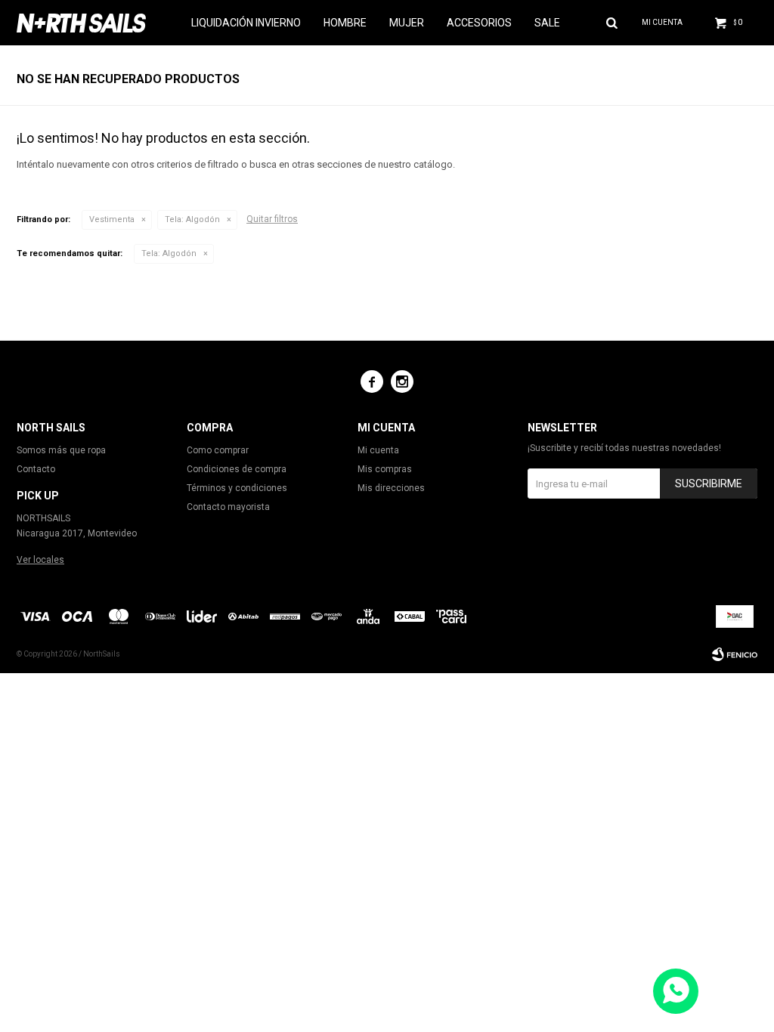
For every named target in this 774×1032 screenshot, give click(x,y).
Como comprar (218, 450)
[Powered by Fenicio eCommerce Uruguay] (734, 654)
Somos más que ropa (61, 450)
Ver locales (40, 560)
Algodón (192, 219)
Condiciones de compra (236, 469)
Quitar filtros (272, 219)
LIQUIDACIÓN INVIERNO (246, 23)
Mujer (406, 23)
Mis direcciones (391, 488)
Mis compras (385, 469)
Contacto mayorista (228, 507)
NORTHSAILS (43, 518)
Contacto (36, 469)
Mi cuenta (378, 450)
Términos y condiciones (237, 488)
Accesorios (479, 23)
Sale (547, 23)
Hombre (345, 23)
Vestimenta (112, 219)
